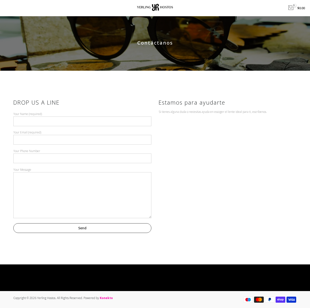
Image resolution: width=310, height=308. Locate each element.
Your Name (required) (27, 114)
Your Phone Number (26, 151)
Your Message (22, 170)
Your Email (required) (27, 132)
